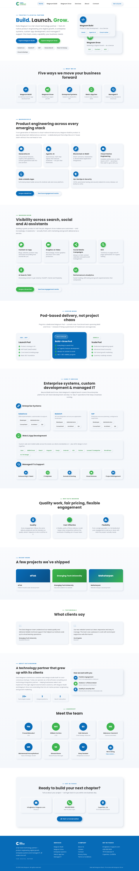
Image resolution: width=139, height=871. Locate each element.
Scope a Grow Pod (25, 289)
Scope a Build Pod (25, 193)
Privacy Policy (82, 854)
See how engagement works (48, 193)
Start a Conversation (71, 819)
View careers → (110, 754)
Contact (96, 4)
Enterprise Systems (60, 852)
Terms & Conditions (84, 857)
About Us (81, 847)
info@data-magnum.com (111, 847)
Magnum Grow (66, 4)
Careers (80, 849)
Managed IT (58, 857)
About (87, 4)
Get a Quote (117, 4)
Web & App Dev (59, 854)
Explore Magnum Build (27, 41)
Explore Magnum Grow (49, 41)
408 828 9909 (107, 849)
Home (41, 4)
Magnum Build (52, 4)
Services (78, 4)
